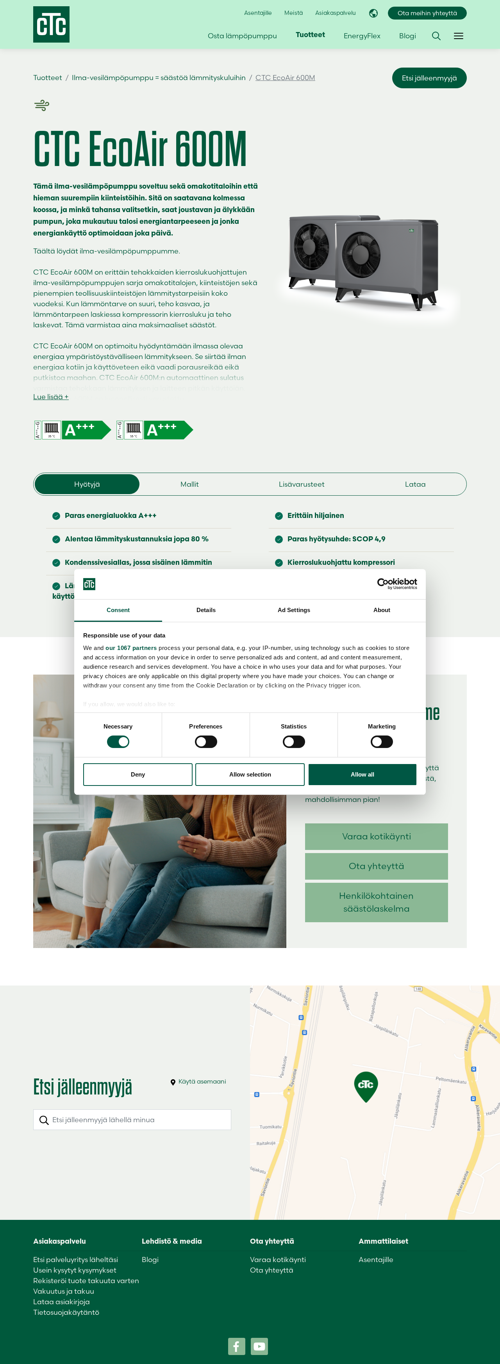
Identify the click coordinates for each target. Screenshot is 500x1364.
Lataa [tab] (415, 484)
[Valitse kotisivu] (373, 13)
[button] (436, 36)
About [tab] (382, 610)
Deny (138, 774)
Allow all (362, 774)
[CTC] (51, 24)
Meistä (293, 12)
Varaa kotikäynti (376, 836)
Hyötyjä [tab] (87, 484)
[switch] (206, 742)
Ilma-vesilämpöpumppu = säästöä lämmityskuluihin (159, 77)
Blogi (407, 35)
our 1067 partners (131, 648)
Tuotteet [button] (310, 35)
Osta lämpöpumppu (242, 35)
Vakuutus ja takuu (63, 1291)
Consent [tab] (118, 610)
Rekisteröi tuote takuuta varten (86, 1280)
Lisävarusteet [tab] (302, 484)
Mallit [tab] (189, 484)
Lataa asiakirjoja (61, 1301)
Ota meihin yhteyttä (427, 13)
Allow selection (250, 774)
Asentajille (258, 12)
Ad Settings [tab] (294, 610)
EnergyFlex (362, 35)
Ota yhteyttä (376, 866)
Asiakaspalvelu (335, 12)
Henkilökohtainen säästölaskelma (376, 902)
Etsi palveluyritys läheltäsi (75, 1259)
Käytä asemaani (201, 1081)
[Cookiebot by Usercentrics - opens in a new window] (383, 584)
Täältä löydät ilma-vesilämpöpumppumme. (106, 250)
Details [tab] (206, 610)
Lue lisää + (51, 396)
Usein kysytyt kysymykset (74, 1270)
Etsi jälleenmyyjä (429, 77)
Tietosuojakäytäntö (66, 1312)
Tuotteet (47, 77)
